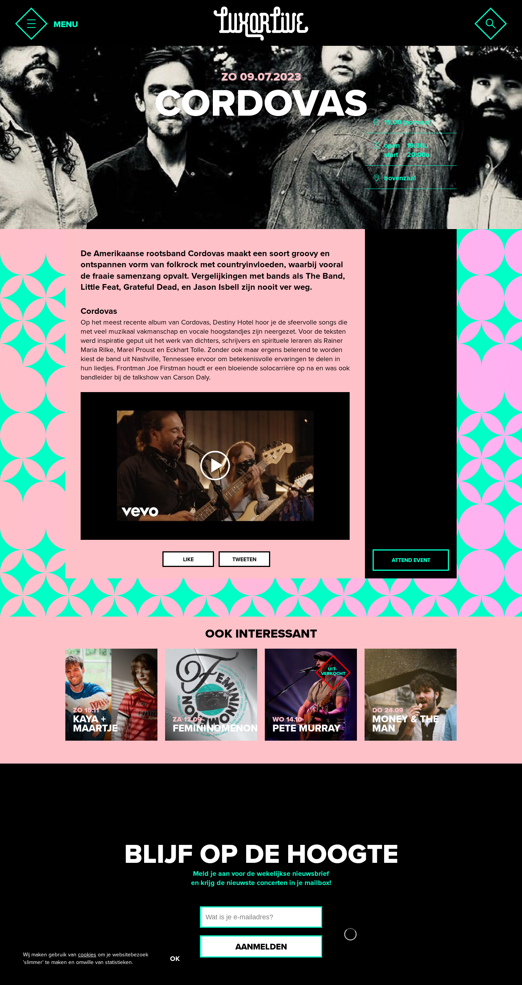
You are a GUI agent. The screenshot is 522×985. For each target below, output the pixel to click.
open (392, 145)
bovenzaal (400, 178)
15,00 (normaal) (408, 122)
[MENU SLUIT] (29, 21)
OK (175, 958)
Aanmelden (261, 947)
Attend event (411, 560)
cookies (87, 954)
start (391, 154)
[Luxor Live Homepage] (261, 23)
